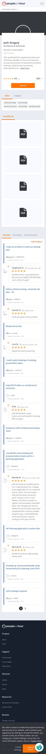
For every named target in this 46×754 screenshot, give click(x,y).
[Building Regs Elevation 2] (23, 212)
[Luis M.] (8, 333)
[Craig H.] (8, 598)
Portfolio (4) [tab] (8, 116)
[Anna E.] (7, 576)
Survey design (23, 106)
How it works (6, 658)
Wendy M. (15, 466)
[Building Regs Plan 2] (23, 186)
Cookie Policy (36, 741)
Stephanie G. (20, 257)
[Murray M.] (7, 536)
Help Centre (6, 666)
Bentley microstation (10, 106)
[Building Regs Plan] (23, 160)
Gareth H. (17, 299)
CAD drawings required (16, 591)
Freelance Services (8, 721)
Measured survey (14, 326)
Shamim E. (18, 438)
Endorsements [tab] (30, 235)
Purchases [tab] (17, 235)
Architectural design (10, 102)
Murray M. (15, 536)
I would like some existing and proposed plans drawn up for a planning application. (20, 456)
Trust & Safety (7, 662)
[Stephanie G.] (10, 257)
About (4, 640)
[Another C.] (9, 370)
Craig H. (16, 598)
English (6, 53)
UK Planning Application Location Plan (23, 528)
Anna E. (14, 576)
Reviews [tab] (6, 235)
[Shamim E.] (9, 438)
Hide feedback (36, 241)
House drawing (22, 102)
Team (4, 644)
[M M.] (7, 395)
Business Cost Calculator (10, 703)
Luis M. (15, 333)
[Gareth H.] (9, 299)
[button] (41, 3)
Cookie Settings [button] (17, 748)
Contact (23, 85)
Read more (25, 68)
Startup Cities (7, 707)
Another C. (18, 370)
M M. (13, 395)
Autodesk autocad (34, 106)
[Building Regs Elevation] (23, 133)
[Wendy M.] (7, 466)
